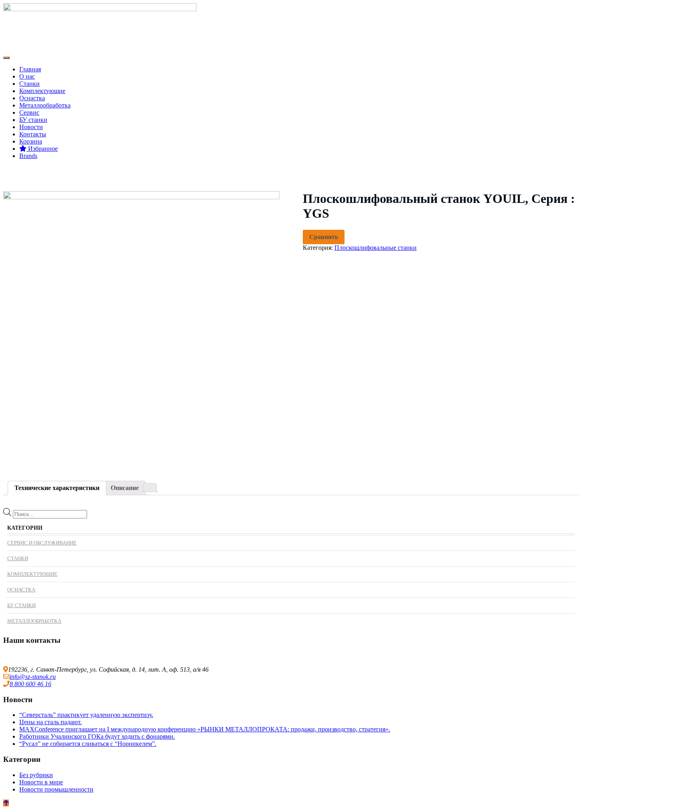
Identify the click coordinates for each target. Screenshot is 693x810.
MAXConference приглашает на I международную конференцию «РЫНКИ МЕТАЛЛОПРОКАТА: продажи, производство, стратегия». (204, 729)
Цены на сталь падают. (50, 722)
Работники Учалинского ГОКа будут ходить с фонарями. (97, 736)
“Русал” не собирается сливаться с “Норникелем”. (87, 743)
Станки (29, 83)
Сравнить (323, 236)
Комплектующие (42, 90)
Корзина (30, 141)
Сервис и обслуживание (42, 543)
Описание (125, 487)
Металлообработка (45, 105)
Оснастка (32, 98)
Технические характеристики (56, 487)
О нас (27, 76)
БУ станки (33, 119)
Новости (31, 127)
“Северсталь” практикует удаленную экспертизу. (86, 714)
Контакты (32, 134)
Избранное (42, 148)
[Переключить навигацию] (6, 58)
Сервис (29, 112)
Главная (30, 69)
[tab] (57, 488)
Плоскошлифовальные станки (375, 247)
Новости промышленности (56, 789)
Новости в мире (41, 782)
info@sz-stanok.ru (33, 676)
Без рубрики (36, 775)
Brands (28, 155)
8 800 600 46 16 (30, 683)
